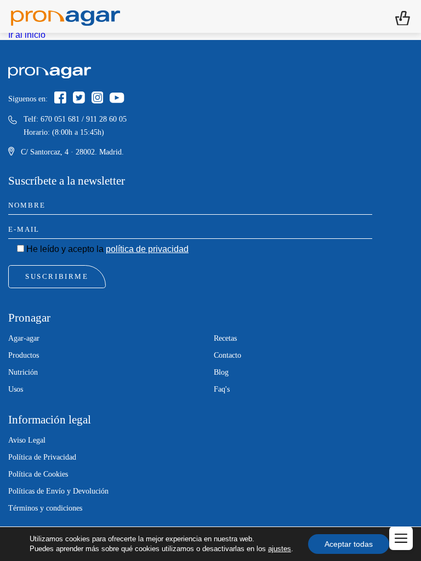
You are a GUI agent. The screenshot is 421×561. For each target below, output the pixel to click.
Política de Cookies (38, 474)
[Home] (65, 16)
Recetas (225, 338)
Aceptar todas (349, 544)
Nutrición (23, 372)
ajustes (279, 549)
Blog (221, 372)
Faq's (222, 389)
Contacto (227, 355)
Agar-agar (23, 338)
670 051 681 (60, 119)
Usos (15, 389)
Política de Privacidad (42, 457)
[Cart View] (402, 16)
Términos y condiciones (45, 508)
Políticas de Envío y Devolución (58, 491)
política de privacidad (147, 249)
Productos (23, 355)
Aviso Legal (26, 440)
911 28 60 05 (106, 119)
